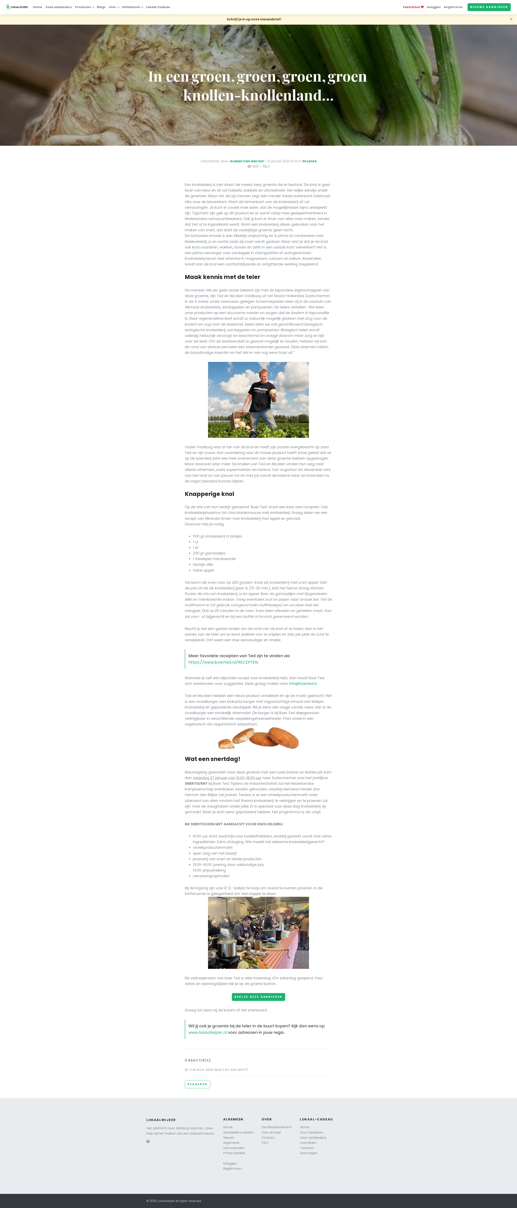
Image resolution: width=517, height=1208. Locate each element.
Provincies (83, 7)
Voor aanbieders (313, 1137)
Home (37, 7)
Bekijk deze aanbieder (258, 996)
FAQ (265, 1142)
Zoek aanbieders (58, 7)
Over (112, 7)
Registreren (453, 7)
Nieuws (228, 1137)
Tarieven (307, 1148)
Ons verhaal (271, 1132)
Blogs (101, 7)
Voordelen (308, 1142)
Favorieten (412, 7)
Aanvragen (308, 1153)
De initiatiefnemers (277, 1127)
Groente (309, 161)
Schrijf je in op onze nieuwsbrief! (254, 19)
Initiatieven (131, 7)
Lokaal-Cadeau (158, 7)
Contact (268, 1137)
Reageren (197, 1084)
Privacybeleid (234, 1153)
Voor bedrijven (311, 1132)
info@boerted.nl (303, 683)
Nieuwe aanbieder (489, 7)
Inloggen (434, 7)
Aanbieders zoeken (238, 1132)
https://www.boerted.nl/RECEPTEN (223, 662)
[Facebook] (148, 1141)
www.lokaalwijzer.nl (207, 1032)
